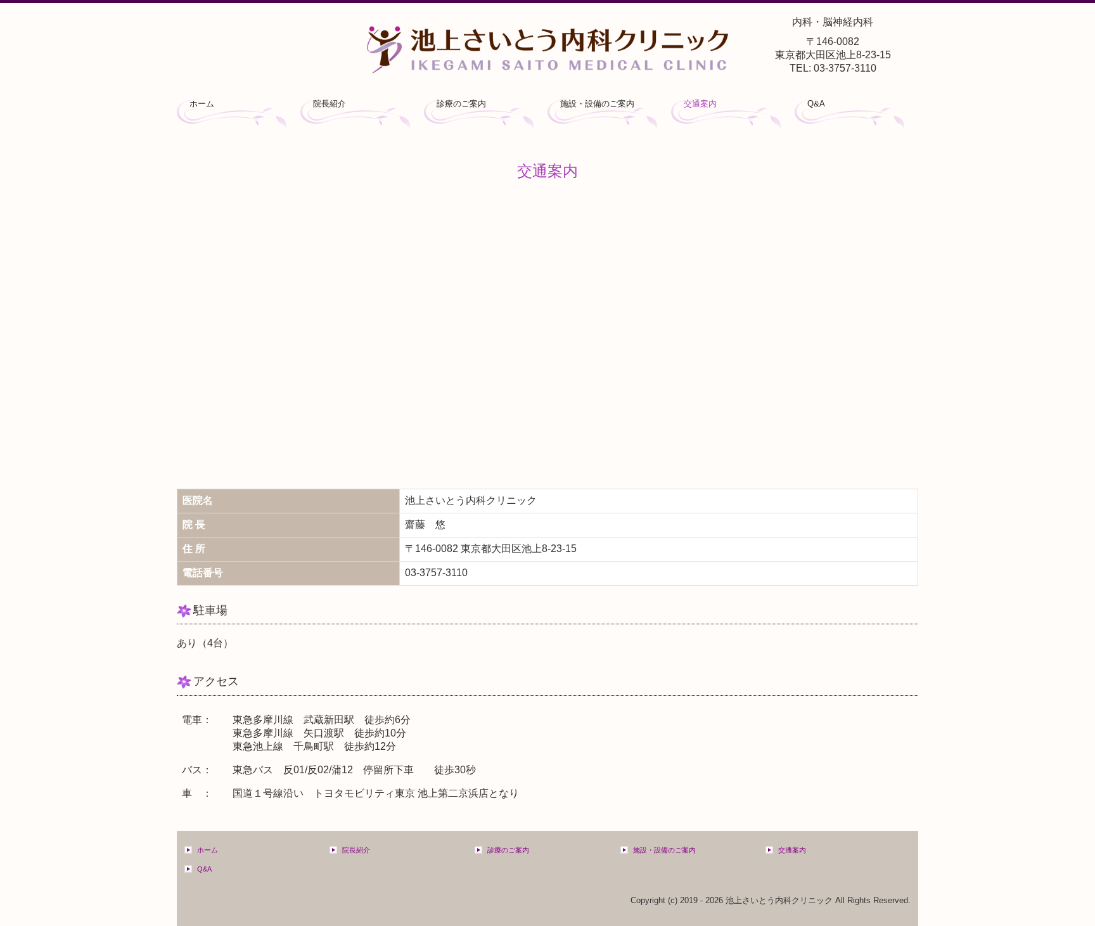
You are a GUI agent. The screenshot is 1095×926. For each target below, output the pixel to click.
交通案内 (700, 103)
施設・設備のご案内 (597, 103)
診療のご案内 (461, 103)
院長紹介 (329, 103)
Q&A (816, 103)
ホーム (201, 103)
